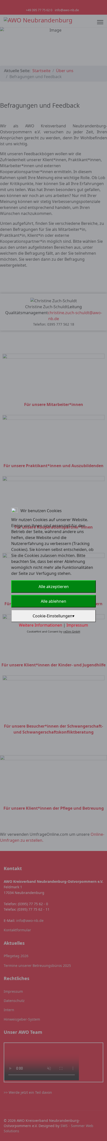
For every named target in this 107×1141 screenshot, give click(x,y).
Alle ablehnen (53, 601)
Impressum (77, 625)
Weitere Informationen (40, 625)
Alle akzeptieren (54, 586)
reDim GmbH (71, 631)
